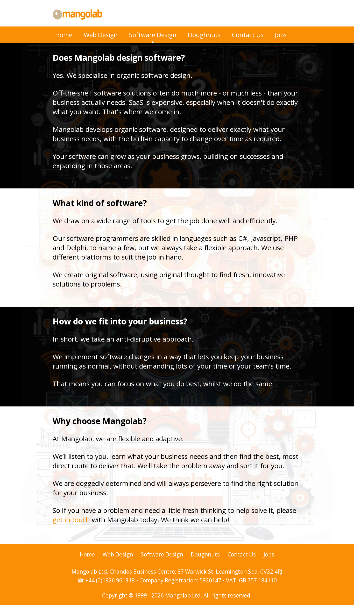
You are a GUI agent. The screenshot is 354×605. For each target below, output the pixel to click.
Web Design (101, 34)
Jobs (281, 34)
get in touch (71, 519)
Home (63, 34)
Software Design (152, 34)
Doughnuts (204, 34)
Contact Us (248, 34)
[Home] (77, 23)
